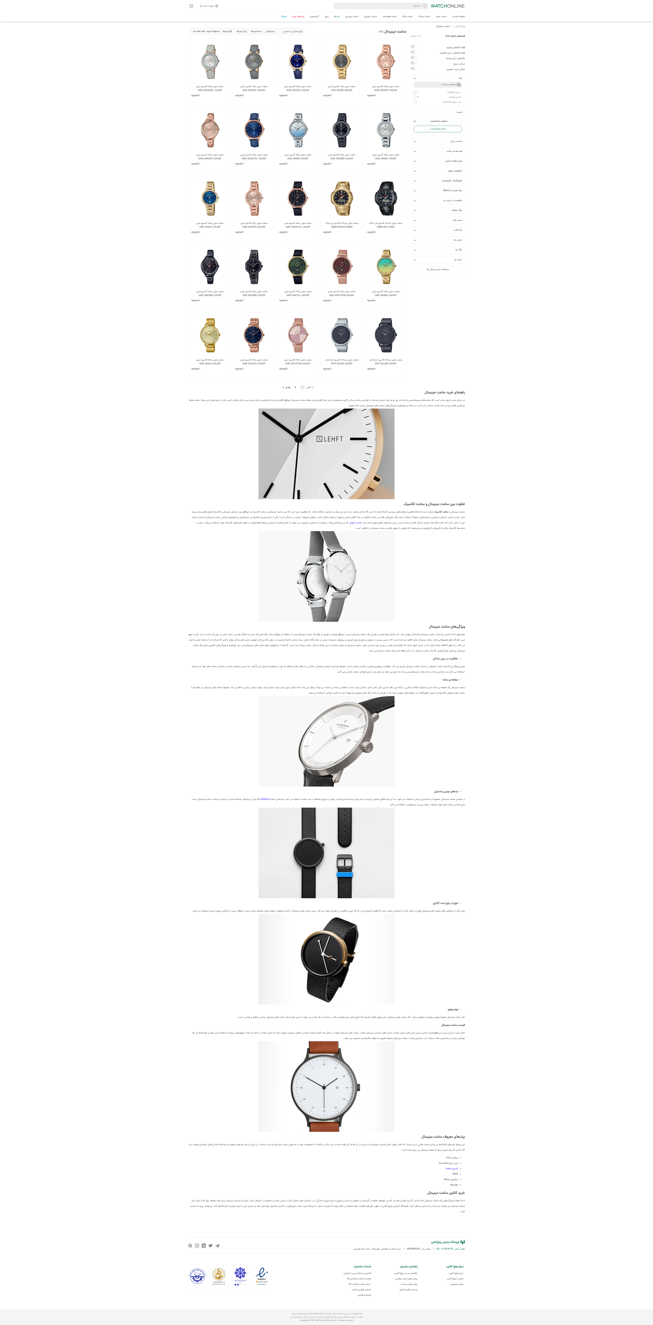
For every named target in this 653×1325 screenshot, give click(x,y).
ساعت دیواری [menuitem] (370, 16)
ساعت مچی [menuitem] (441, 16)
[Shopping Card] (191, 6)
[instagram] (197, 1246)
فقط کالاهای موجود (455, 47)
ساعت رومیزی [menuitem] (351, 16)
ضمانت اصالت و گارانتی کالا (359, 1278)
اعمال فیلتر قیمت (437, 129)
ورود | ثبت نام (207, 6)
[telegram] (217, 1246)
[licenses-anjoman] (241, 1277)
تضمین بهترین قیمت (361, 1289)
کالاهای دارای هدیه (455, 58)
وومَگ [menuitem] (284, 16)
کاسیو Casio (452, 1169)
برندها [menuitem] (337, 16)
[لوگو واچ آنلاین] (448, 6)
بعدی (287, 387)
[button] (438, 78)
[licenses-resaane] (220, 1277)
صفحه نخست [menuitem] (458, 16)
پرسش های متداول (408, 1289)
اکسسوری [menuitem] (314, 16)
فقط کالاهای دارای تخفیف (452, 53)
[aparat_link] (190, 1246)
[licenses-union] (199, 1277)
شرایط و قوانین (364, 1295)
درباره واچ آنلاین (456, 1273)
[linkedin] (204, 1246)
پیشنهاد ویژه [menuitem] (298, 16)
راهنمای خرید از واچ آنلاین (405, 1273)
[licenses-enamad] (263, 1277)
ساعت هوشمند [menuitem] (389, 16)
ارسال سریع (459, 64)
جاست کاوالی (355, 523)
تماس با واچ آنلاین (455, 1278)
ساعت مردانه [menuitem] (424, 16)
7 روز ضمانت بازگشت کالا (360, 1284)
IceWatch (265, 799)
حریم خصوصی (457, 1284)
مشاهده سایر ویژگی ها (438, 269)
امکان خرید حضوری (456, 69)
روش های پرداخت (409, 1284)
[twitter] (210, 1246)
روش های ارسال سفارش (406, 1278)
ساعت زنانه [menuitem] (407, 16)
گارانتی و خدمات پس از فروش (357, 1273)
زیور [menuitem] (327, 16)
